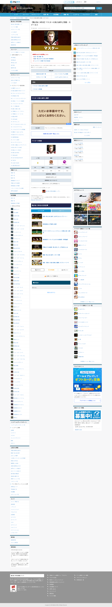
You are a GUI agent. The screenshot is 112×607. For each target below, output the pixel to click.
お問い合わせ (53, 589)
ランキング (98, 127)
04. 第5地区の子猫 (15, 95)
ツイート (38, 270)
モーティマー (14, 519)
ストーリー (26, 14)
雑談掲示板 (13, 44)
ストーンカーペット (17, 300)
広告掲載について (54, 586)
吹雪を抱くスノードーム (18, 398)
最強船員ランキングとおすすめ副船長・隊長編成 (87, 55)
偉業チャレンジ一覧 (15, 478)
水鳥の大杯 (15, 219)
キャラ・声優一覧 (15, 501)
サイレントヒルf (81, 343)
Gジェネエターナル (82, 249)
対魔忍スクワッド (82, 245)
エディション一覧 (15, 494)
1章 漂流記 (13, 57)
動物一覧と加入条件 (15, 453)
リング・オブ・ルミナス (18, 329)
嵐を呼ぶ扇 (15, 267)
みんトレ (80, 254)
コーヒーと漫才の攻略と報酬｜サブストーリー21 (87, 72)
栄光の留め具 (16, 323)
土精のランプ (16, 274)
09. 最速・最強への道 (15, 108)
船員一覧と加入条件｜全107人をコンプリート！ (86, 52)
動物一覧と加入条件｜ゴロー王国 (83, 62)
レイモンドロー (14, 532)
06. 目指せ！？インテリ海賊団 (17, 101)
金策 (96, 14)
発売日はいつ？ (14, 486)
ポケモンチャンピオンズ (83, 313)
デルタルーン (81, 352)
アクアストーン (16, 238)
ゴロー (12, 522)
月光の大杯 (15, 313)
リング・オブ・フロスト (18, 394)
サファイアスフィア (82, 232)
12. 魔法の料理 (14, 116)
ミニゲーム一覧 (14, 34)
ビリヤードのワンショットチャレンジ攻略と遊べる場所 (88, 49)
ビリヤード (13, 432)
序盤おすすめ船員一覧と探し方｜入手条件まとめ (87, 58)
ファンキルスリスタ (82, 241)
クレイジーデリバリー (16, 437)
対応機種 (13, 491)
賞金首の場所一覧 (15, 476)
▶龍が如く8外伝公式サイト (37, 199)
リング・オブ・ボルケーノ (19, 375)
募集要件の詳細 (78, 429)
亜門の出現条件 (14, 190)
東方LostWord (81, 297)
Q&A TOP (76, 114)
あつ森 (79, 339)
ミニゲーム (76, 14)
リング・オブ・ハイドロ (18, 228)
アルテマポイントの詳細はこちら (88, 400)
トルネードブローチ (17, 251)
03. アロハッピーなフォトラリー (18, 93)
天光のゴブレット (17, 332)
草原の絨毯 (15, 365)
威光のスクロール (17, 310)
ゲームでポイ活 (68, 2)
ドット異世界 (81, 279)
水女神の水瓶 (16, 215)
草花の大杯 (15, 342)
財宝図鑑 (56, 14)
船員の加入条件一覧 (41, 73)
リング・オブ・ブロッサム (19, 355)
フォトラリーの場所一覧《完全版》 (42, 61)
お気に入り (65, 270)
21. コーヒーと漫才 (15, 139)
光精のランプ (16, 306)
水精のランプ (16, 209)
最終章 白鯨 (13, 67)
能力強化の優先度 (15, 473)
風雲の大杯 (15, 245)
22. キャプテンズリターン (16, 142)
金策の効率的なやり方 (16, 39)
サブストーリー (36, 14)
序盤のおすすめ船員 (15, 183)
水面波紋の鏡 (16, 222)
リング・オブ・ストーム (18, 258)
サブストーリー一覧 (41, 77)
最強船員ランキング (15, 180)
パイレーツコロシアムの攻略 (61, 73)
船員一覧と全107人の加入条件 (41, 58)
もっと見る (87, 82)
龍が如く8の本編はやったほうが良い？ (82, 132)
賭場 (12, 440)
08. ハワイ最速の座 (15, 106)
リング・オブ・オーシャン (19, 225)
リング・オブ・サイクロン (19, 254)
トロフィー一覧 (14, 481)
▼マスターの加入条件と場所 (40, 85)
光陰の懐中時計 (16, 319)
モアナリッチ (14, 524)
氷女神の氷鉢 (16, 388)
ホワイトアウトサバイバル (84, 284)
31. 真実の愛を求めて (15, 165)
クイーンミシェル (15, 530)
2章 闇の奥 (13, 60)
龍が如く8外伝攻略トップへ (53, 191)
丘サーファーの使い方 (16, 471)
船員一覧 (45, 14)
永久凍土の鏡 (16, 391)
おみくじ (13, 443)
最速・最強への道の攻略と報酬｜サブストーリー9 (87, 65)
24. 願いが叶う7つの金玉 (16, 147)
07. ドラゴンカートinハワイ (17, 103)
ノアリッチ (13, 506)
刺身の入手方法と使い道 (81, 75)
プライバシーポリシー (82, 577)
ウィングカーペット (17, 264)
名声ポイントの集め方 (16, 42)
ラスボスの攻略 (14, 70)
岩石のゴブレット (17, 297)
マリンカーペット (17, 232)
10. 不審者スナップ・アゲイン (17, 111)
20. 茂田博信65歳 (14, 137)
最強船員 (51, 58)
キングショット (81, 266)
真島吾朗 (13, 504)
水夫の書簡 (15, 212)
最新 (94, 127)
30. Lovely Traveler (15, 162)
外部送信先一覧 (80, 580)
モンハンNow (81, 271)
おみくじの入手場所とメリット (83, 79)
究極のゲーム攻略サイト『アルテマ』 (58, 575)
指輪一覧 (66, 14)
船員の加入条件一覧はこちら (51, 133)
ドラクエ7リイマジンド (83, 326)
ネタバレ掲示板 (14, 542)
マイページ (76, 120)
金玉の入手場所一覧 (15, 80)
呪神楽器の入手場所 (15, 185)
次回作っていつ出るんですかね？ (81, 129)
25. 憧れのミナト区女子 (16, 150)
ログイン (99, 2)
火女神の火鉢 (16, 372)
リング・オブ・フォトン (18, 326)
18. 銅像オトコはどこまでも (17, 131)
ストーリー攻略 (14, 26)
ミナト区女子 (14, 32)
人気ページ (61, 210)
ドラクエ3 (80, 348)
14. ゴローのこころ (15, 121)
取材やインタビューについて (56, 580)
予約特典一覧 (14, 489)
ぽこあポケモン (81, 309)
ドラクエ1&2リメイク (83, 322)
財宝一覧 (36, 56)
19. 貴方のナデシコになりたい (17, 134)
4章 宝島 (13, 65)
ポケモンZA (80, 330)
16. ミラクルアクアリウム (16, 126)
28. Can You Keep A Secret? (17, 157)
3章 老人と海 (14, 62)
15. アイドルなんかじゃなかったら (18, 124)
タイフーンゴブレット (18, 261)
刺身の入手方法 (14, 460)
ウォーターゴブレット (18, 235)
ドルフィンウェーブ (82, 236)
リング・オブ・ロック (18, 287)
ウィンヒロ (80, 262)
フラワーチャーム (17, 349)
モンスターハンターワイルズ (84, 335)
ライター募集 (53, 595)
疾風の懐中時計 (16, 248)
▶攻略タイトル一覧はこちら (87, 301)
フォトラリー (86, 14)
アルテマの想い (53, 577)
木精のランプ (16, 339)
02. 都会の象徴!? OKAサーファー (18, 90)
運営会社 (52, 593)
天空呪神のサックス (17, 414)
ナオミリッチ (14, 527)
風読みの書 (15, 241)
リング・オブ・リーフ (18, 352)
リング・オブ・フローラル (19, 358)
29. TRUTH (13, 160)
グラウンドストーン (17, 303)
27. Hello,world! (14, 155)
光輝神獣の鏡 (16, 316)
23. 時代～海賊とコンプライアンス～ (19, 144)
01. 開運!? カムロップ (15, 88)
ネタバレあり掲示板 (78, 143)
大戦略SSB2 (81, 356)
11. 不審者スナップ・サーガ (17, 113)
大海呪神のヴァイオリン (18, 404)
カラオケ (13, 435)
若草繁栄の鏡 (16, 345)
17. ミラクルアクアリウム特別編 (18, 129)
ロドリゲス (13, 517)
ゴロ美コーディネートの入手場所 (18, 458)
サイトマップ (53, 591)
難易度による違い (15, 463)
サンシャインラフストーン (19, 336)
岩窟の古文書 (16, 277)
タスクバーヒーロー (82, 317)
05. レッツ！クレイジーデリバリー (18, 98)
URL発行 (52, 270)
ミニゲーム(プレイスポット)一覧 (18, 424)
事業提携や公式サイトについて (57, 582)
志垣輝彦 (13, 514)
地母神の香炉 (16, 280)
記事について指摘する (52, 276)
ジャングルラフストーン (18, 368)
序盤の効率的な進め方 (16, 37)
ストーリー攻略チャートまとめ (17, 52)
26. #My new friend (15, 152)
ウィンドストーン (17, 270)
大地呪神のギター (17, 411)
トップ (16, 14)
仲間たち (15, 417)
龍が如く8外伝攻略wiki (25, 8)
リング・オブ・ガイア (18, 290)
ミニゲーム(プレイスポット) (61, 77)
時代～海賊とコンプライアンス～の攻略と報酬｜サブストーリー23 (88, 69)
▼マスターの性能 (37, 89)
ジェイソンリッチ (15, 509)
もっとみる (87, 135)
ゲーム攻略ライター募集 (82, 575)
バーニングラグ (16, 381)
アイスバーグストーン (18, 401)
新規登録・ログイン (78, 117)
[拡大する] (51, 113)
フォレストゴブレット (18, 362)
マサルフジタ (14, 512)
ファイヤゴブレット (17, 378)
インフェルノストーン (18, 385)
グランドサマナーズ (82, 292)
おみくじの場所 (14, 455)
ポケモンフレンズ (82, 275)
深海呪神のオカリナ (17, 407)
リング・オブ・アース (18, 293)
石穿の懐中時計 (16, 283)
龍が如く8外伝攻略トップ (16, 24)
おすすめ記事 (41, 210)
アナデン (80, 258)
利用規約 (52, 584)
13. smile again (14, 119)
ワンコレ (80, 288)
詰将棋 (12, 430)
